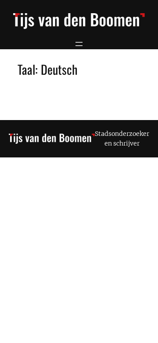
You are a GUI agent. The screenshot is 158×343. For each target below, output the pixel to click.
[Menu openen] (79, 44)
